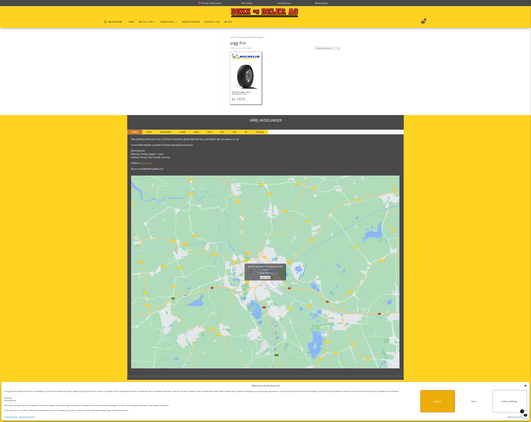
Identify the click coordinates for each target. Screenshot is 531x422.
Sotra (209, 132)
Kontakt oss (211, 22)
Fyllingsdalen (165, 132)
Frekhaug (260, 132)
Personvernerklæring (27, 417)
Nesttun (135, 132)
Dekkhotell (168, 22)
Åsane (149, 132)
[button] (525, 385)
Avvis (473, 401)
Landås (182, 132)
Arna (222, 132)
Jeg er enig (265, 277)
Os (246, 132)
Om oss (228, 22)
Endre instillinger (510, 401)
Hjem (131, 22)
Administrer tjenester (516, 417)
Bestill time (146, 22)
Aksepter (438, 401)
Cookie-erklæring (10, 417)
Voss (235, 132)
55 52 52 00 (146, 163)
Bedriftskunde (191, 22)
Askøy (196, 132)
